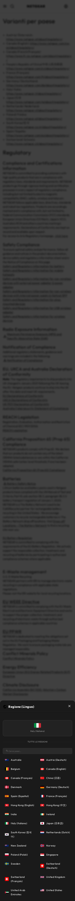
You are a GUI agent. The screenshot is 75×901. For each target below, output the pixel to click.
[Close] (69, 706)
